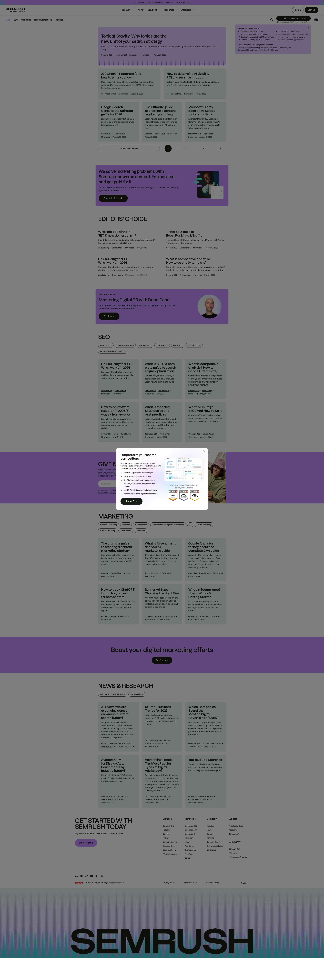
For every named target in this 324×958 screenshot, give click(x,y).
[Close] (204, 451)
